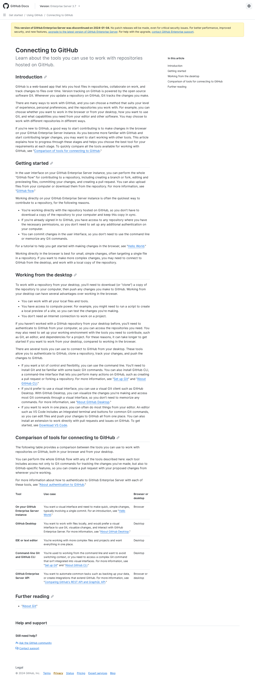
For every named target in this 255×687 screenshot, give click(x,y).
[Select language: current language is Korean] (249, 6)
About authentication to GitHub (62, 484)
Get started (16, 15)
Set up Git (121, 379)
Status (70, 673)
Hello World (136, 246)
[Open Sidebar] (4, 15)
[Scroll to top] (247, 679)
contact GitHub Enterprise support (173, 31)
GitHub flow (25, 191)
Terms (47, 673)
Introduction (28, 77)
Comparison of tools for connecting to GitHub (67, 151)
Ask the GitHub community (35, 642)
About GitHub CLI (76, 565)
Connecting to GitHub (60, 15)
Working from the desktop (43, 275)
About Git (29, 606)
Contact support (29, 648)
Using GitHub (35, 15)
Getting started (32, 163)
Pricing (81, 673)
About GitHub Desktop (93, 402)
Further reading (32, 596)
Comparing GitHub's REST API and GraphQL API (75, 582)
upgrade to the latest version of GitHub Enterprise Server (82, 31)
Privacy (58, 673)
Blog (113, 673)
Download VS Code (53, 425)
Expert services (97, 673)
